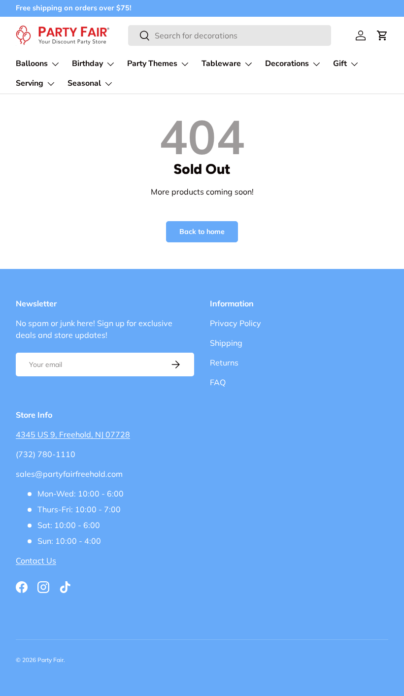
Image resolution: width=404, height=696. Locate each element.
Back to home (202, 231)
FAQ (218, 382)
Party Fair (50, 659)
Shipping (226, 343)
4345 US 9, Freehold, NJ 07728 (73, 434)
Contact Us (36, 560)
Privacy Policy (235, 323)
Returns (224, 362)
